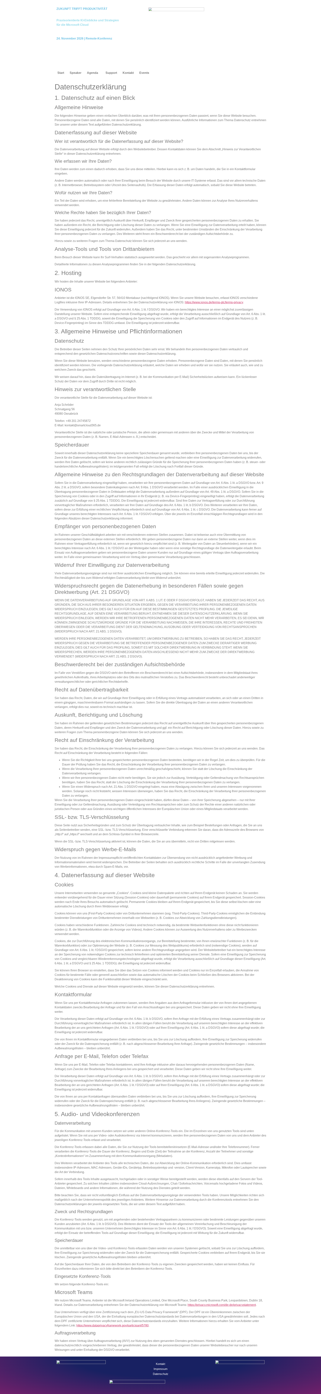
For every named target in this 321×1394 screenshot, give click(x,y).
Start (60, 72)
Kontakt (128, 72)
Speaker (75, 72)
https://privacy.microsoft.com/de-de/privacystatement (222, 1304)
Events (144, 72)
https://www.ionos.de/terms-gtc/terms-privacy (214, 302)
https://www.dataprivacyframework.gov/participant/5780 (112, 1325)
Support (111, 72)
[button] (93, 73)
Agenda (92, 72)
